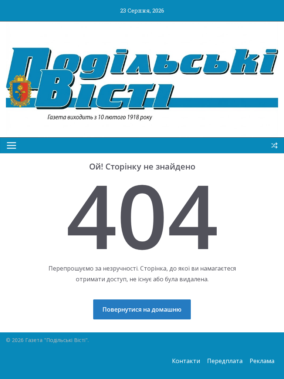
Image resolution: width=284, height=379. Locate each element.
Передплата (225, 361)
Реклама (262, 361)
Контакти (186, 361)
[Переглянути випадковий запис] (274, 145)
